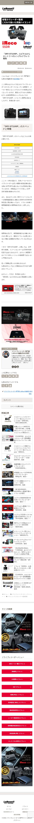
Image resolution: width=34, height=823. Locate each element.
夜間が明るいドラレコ (17, 694)
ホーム (9, 806)
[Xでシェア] (9, 63)
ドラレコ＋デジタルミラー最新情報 (13, 71)
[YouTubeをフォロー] (18, 367)
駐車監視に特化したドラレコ (17, 702)
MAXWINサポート (9, 812)
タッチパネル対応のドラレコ (17, 741)
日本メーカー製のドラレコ (17, 664)
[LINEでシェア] (21, 63)
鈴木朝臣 (17, 79)
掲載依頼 (25, 812)
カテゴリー (25, 809)
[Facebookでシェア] (13, 63)
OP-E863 (17, 171)
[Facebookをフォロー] (15, 367)
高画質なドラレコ (17, 671)
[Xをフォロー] (13, 367)
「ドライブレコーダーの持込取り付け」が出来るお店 (17, 175)
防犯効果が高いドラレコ (17, 733)
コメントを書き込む (17, 406)
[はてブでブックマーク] (17, 63)
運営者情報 (17, 814)
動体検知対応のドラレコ (17, 710)
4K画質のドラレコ (17, 679)
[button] (25, 63)
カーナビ (9, 809)
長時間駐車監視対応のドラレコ (17, 725)
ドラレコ (25, 806)
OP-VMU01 (17, 172)
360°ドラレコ (17, 687)
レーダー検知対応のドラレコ (17, 718)
